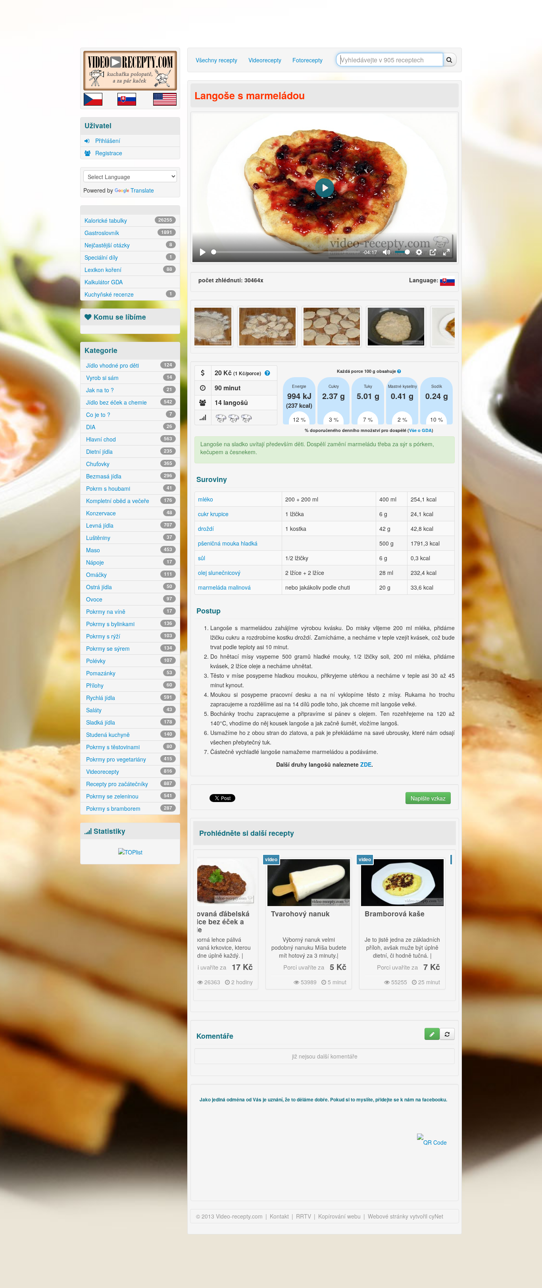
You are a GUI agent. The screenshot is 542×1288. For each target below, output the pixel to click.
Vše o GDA (420, 430)
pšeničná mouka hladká (228, 543)
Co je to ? (128, 414)
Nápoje (128, 562)
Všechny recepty (216, 60)
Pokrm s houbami (128, 488)
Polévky (128, 661)
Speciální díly (128, 257)
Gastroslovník (128, 233)
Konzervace (128, 513)
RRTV (303, 1216)
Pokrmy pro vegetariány (128, 759)
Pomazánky (128, 673)
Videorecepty (128, 771)
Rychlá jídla (128, 698)
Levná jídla (128, 525)
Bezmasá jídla (128, 476)
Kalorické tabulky (128, 220)
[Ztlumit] (386, 252)
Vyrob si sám (128, 378)
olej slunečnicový (219, 573)
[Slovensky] (447, 280)
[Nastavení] (419, 252)
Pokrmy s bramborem (128, 808)
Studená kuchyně (128, 734)
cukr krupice (213, 514)
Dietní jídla (128, 451)
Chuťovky (128, 464)
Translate (142, 190)
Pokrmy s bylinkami (128, 624)
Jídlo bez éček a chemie (128, 402)
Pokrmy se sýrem (128, 648)
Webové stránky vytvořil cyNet (405, 1216)
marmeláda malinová (224, 587)
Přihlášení (107, 141)
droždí (206, 528)
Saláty (128, 710)
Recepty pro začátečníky (128, 784)
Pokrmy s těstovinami (128, 747)
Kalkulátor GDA (104, 282)
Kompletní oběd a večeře (128, 501)
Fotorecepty (307, 60)
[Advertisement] (47, 125)
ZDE (365, 764)
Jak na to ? (128, 390)
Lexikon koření (128, 270)
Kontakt (279, 1216)
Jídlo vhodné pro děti (128, 365)
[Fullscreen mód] (446, 252)
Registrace (108, 153)
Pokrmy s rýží (128, 636)
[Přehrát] (202, 252)
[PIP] (433, 252)
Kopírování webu (339, 1216)
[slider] (285, 252)
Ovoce (128, 599)
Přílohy (128, 685)
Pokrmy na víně (128, 611)
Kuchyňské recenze (128, 294)
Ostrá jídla (128, 587)
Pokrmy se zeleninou (128, 796)
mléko (205, 499)
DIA (128, 427)
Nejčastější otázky (128, 245)
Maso (128, 550)
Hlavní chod (128, 439)
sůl (201, 558)
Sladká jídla (128, 722)
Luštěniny (128, 538)
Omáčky (128, 574)
